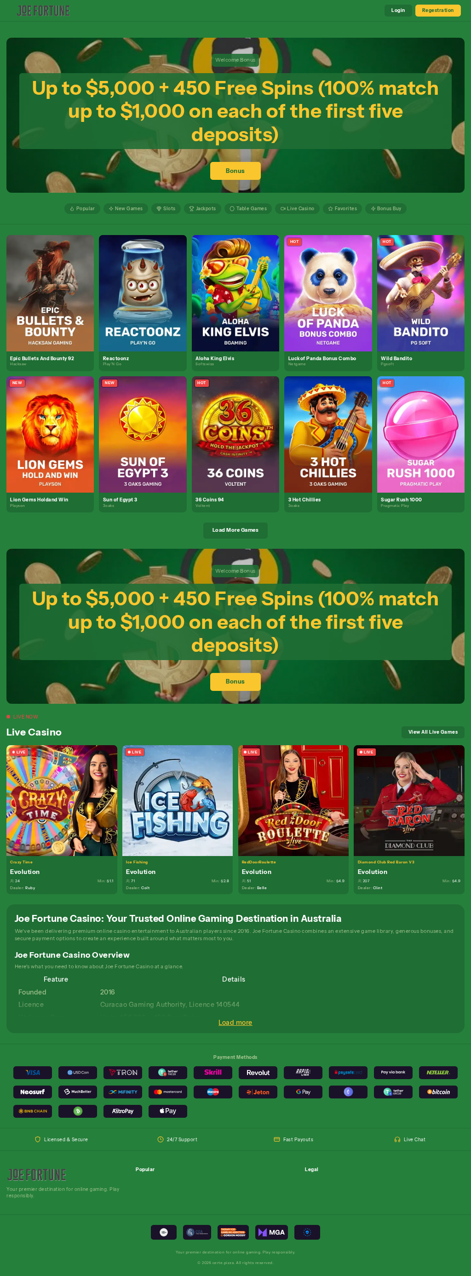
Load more (235, 1022)
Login (398, 10)
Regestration (438, 10)
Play (54, 285)
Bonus (235, 170)
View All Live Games (433, 732)
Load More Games (236, 530)
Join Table (65, 800)
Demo (53, 300)
